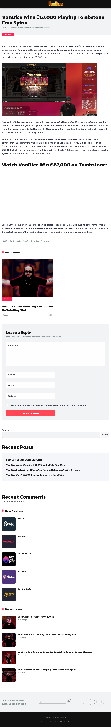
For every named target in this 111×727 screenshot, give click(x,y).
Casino (18, 241)
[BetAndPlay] (9, 565)
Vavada (22, 536)
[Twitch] (105, 702)
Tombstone (45, 241)
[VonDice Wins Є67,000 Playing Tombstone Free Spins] (9, 681)
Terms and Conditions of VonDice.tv (55, 722)
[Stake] (9, 530)
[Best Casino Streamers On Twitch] (9, 628)
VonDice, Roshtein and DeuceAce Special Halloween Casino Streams (43, 469)
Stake (21, 518)
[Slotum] (9, 582)
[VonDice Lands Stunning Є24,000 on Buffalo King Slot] (27, 278)
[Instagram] (92, 702)
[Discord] (99, 702)
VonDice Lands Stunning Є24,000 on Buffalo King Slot (27, 308)
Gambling (25, 241)
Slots (38, 241)
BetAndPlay (24, 553)
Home (4, 27)
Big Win (12, 241)
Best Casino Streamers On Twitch (24, 459)
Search (5, 430)
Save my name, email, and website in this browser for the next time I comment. (48, 405)
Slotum (22, 571)
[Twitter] (85, 702)
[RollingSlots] (9, 600)
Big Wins (8, 34)
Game (33, 241)
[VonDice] (55, 4)
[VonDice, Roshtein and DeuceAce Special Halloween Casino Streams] (9, 663)
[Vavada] (9, 547)
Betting (5, 241)
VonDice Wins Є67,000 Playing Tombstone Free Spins (35, 474)
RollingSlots (24, 588)
